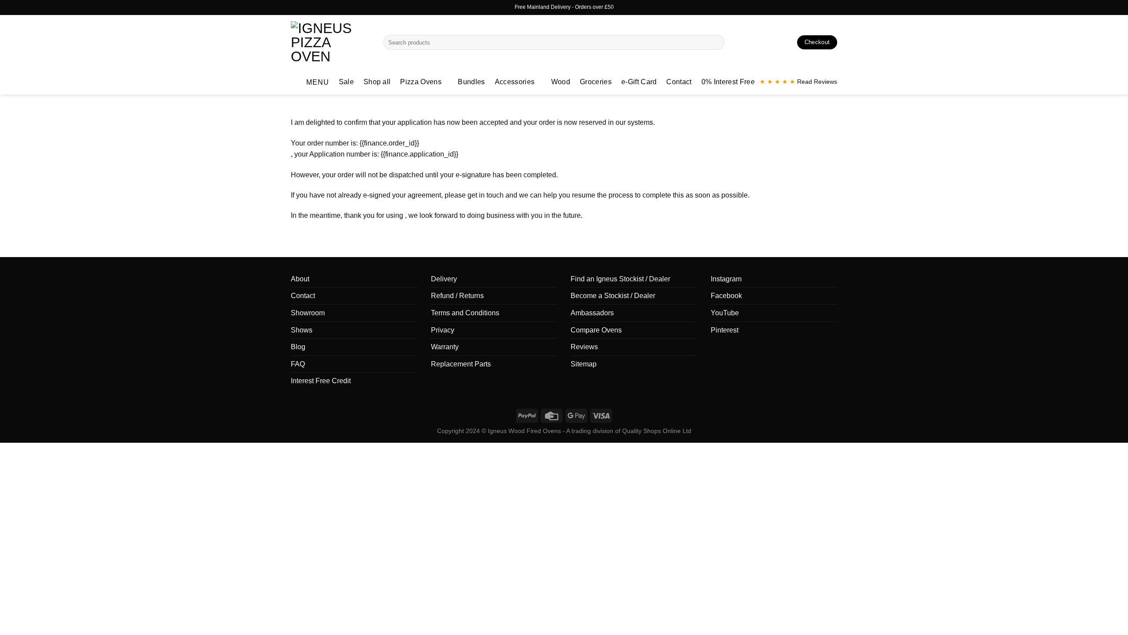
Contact (678, 82)
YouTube (725, 313)
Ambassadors (592, 313)
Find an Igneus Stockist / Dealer (620, 279)
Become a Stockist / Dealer (613, 295)
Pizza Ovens (421, 82)
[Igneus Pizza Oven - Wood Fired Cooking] (330, 42)
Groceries (596, 82)
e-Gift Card (639, 82)
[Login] (771, 42)
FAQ (298, 364)
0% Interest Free (728, 82)
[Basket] (786, 42)
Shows (301, 330)
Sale (346, 82)
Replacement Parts (461, 364)
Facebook (726, 295)
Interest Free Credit (321, 381)
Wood (560, 82)
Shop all (377, 82)
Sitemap (584, 364)
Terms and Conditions (465, 313)
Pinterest (724, 330)
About (300, 279)
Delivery (444, 279)
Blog (298, 347)
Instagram (726, 279)
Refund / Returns (457, 295)
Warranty (445, 347)
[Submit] (716, 42)
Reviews (584, 347)
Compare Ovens (596, 330)
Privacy (442, 330)
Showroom (308, 313)
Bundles (471, 82)
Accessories (515, 82)
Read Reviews (798, 81)
